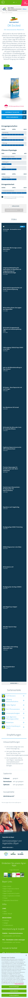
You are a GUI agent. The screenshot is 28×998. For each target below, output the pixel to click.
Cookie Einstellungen (14, 986)
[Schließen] (26, 955)
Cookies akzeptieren (14, 995)
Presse (5, 898)
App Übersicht (14, 870)
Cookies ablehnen (14, 991)
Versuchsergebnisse (12, 117)
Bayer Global (7, 886)
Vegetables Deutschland (10, 900)
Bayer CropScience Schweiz (11, 896)
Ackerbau (6, 920)
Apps (4, 911)
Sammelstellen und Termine (11, 936)
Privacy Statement (19, 983)
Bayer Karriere (7, 891)
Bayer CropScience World (11, 889)
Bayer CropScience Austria (11, 893)
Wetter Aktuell (7, 914)
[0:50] (14, 226)
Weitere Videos (13, 683)
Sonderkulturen (8, 925)
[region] (14, 975)
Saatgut (5, 923)
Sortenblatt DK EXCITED (12, 112)
